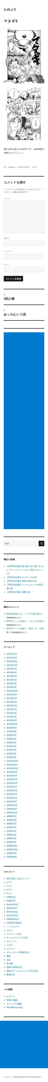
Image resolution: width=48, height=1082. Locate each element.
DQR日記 (10, 900)
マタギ (34, 167)
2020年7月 (11, 779)
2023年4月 (11, 679)
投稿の (11, 1000)
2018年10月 (12, 849)
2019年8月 (11, 820)
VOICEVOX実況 (14, 923)
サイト (6, 264)
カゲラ (9, 930)
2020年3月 (11, 794)
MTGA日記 (11, 908)
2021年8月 (11, 731)
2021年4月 (11, 746)
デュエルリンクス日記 (17, 937)
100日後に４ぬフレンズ (17, 878)
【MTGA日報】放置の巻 (18, 592)
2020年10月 (12, 768)
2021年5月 (11, 742)
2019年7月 (11, 823)
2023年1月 (11, 687)
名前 (6, 238)
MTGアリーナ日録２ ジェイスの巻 (24, 621)
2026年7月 (11, 654)
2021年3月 (11, 750)
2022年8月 (11, 694)
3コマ (9, 886)
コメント (7, 198)
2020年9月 (11, 772)
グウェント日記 (13, 934)
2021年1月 (11, 757)
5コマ (9, 893)
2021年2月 (11, 753)
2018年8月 (11, 857)
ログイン (10, 996)
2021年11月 (11, 720)
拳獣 (8, 956)
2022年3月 (11, 709)
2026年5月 (11, 657)
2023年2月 (11, 683)
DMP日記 (11, 897)
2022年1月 (11, 716)
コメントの (13, 1003)
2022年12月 (12, 690)
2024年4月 (11, 665)
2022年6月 (11, 702)
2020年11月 (12, 764)
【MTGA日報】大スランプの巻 (21, 577)
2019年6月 (11, 827)
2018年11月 (11, 845)
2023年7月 (11, 668)
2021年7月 (11, 735)
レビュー (10, 948)
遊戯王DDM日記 (14, 967)
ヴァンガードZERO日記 (17, 952)
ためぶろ (10, 9)
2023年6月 (11, 672)
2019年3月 (11, 838)
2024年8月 (11, 661)
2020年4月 (11, 790)
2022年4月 (11, 705)
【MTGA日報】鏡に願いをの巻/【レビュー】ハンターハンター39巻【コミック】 (25, 570)
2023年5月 (11, 676)
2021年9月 (11, 727)
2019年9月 (11, 816)
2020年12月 (12, 761)
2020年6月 (11, 783)
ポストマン (11, 941)
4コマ (9, 889)
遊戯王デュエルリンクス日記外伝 (22, 970)
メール (7, 251)
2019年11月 (11, 809)
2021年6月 (11, 738)
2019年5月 (11, 831)
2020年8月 (11, 775)
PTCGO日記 (12, 915)
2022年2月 (11, 713)
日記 (8, 959)
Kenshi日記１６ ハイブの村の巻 (23, 613)
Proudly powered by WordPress (27, 1077)
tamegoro (11, 167)
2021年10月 (12, 724)
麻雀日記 (10, 974)
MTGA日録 (11, 911)
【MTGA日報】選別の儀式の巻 (21, 581)
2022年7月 (11, 698)
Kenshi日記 (12, 904)
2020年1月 (11, 801)
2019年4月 (11, 834)
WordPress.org (14, 1007)
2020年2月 (11, 797)
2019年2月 (11, 842)
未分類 (9, 963)
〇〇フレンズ (12, 926)
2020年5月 (11, 786)
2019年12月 (11, 805)
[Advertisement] (24, 431)
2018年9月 (11, 853)
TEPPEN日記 (12, 919)
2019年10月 (12, 812)
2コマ (9, 882)
